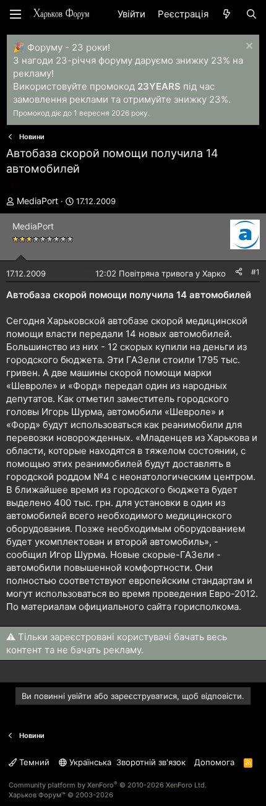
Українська (89, 762)
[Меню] (15, 14)
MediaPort (37, 200)
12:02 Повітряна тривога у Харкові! (164, 273)
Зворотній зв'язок (151, 762)
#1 (255, 272)
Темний (33, 762)
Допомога (214, 762)
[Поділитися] (239, 272)
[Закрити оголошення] (247, 47)
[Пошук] (251, 13)
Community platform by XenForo (108, 785)
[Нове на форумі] (227, 13)
